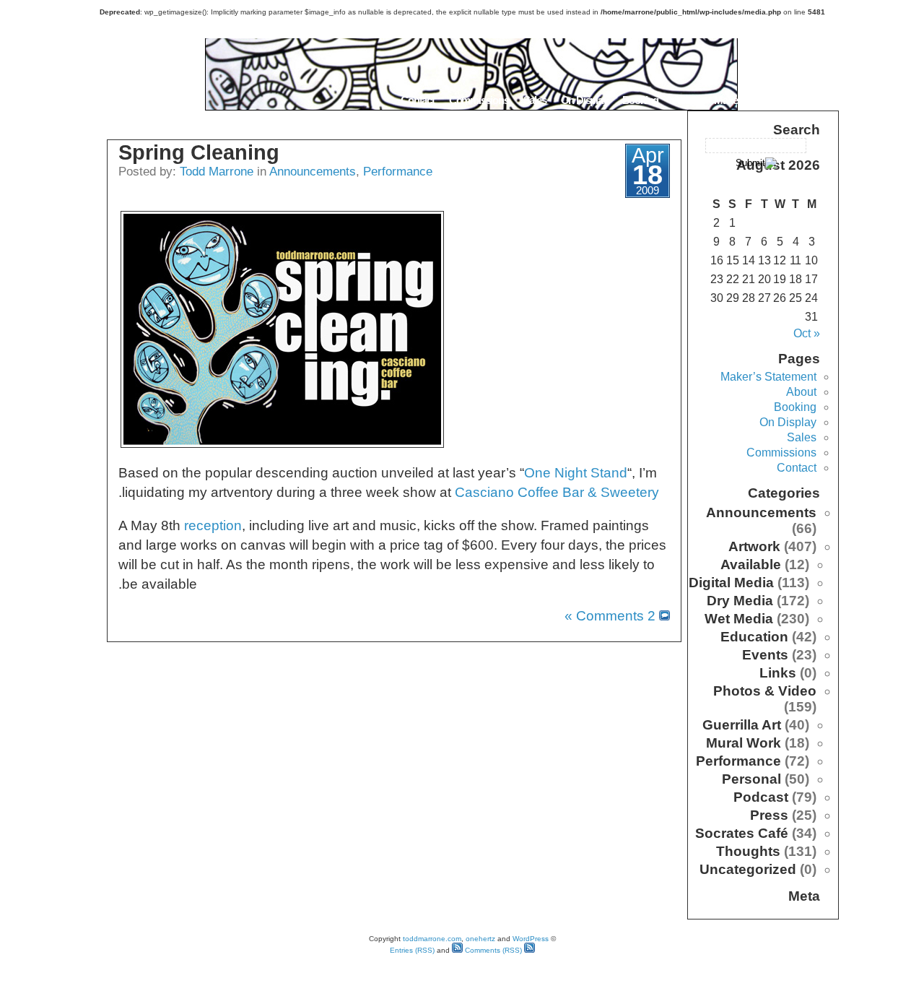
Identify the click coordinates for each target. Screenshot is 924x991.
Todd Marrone (216, 171)
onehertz (480, 939)
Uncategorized (747, 869)
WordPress (531, 939)
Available (750, 564)
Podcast (760, 797)
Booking (640, 100)
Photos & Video (764, 690)
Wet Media (739, 618)
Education (754, 636)
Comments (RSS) (492, 950)
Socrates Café (741, 833)
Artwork (754, 546)
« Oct (806, 333)
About (686, 100)
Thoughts (748, 851)
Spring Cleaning (198, 152)
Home (821, 100)
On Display (584, 100)
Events (765, 654)
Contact (418, 100)
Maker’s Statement (753, 100)
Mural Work (743, 742)
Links (777, 672)
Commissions (479, 100)
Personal (751, 779)
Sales (534, 100)
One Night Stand (575, 472)
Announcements (312, 171)
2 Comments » (610, 615)
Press (769, 815)
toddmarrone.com (432, 939)
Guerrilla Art (741, 724)
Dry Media (740, 600)
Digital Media (731, 582)
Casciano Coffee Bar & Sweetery (557, 492)
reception (213, 525)
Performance (397, 171)
